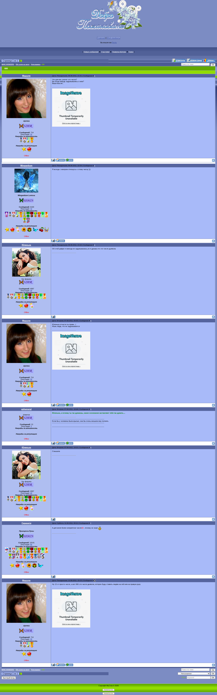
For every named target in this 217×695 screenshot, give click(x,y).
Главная (101, 38)
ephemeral (26, 409)
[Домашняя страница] (60, 160)
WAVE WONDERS (8, 64)
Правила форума (119, 52)
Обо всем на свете (22, 64)
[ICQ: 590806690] (69, 160)
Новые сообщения (91, 52)
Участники (105, 52)
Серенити (26, 523)
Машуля (26, 76)
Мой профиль (113, 38)
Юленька (26, 245)
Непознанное (35, 64)
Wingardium (26, 165)
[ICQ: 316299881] (69, 443)
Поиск (131, 52)
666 (43, 64)
